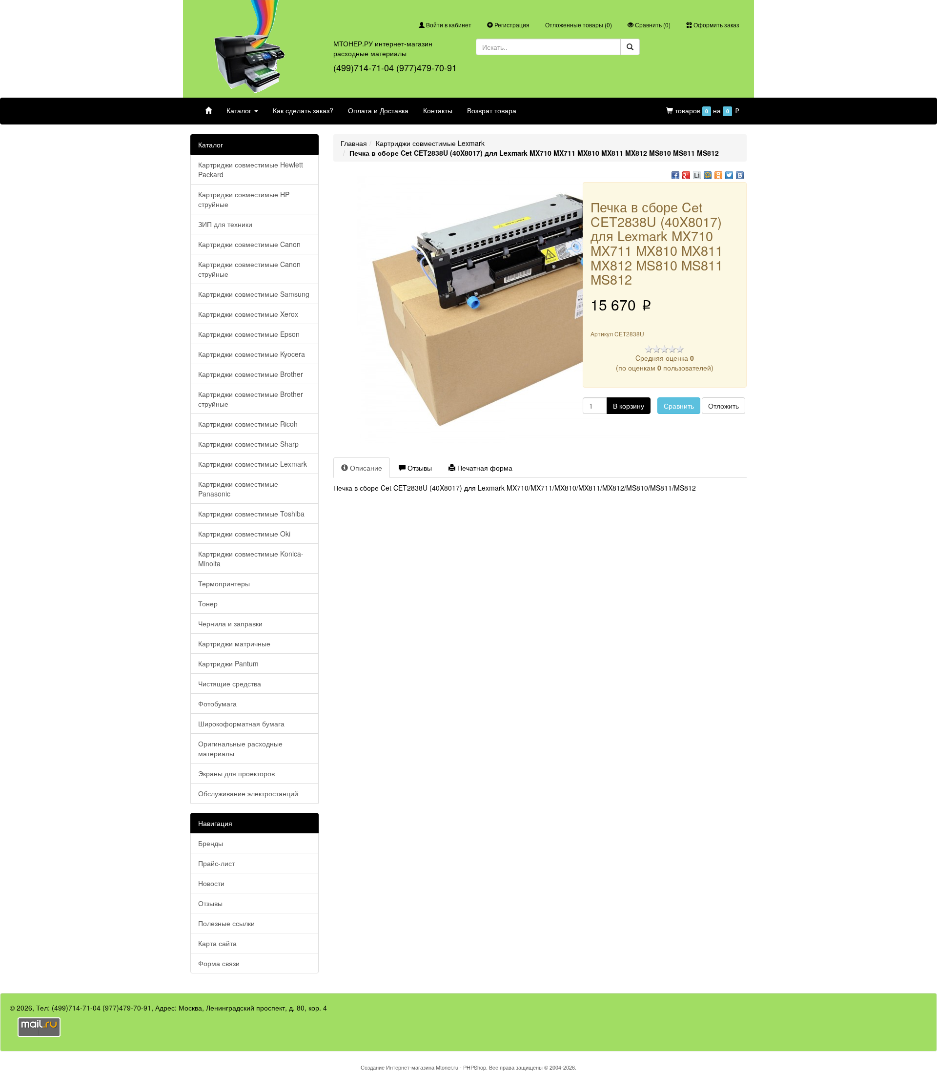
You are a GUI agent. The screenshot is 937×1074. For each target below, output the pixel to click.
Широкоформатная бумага (241, 723)
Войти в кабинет (448, 25)
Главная (354, 143)
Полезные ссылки (226, 923)
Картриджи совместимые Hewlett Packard (250, 169)
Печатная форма (483, 468)
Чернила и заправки (230, 623)
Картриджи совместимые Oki (244, 533)
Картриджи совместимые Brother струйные (250, 399)
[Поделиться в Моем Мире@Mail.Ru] (708, 175)
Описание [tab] (365, 468)
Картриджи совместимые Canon (249, 244)
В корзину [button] (628, 406)
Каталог (239, 110)
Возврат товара (491, 110)
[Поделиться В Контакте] (740, 175)
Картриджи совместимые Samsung (253, 294)
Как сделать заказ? (303, 110)
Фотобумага (217, 703)
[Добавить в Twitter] (729, 175)
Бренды (210, 843)
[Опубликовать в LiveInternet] (697, 175)
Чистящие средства (229, 683)
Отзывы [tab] (419, 468)
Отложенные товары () (578, 25)
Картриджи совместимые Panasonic (238, 488)
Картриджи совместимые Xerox (248, 314)
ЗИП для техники (225, 224)
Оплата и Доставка (378, 110)
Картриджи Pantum (228, 663)
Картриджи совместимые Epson (249, 334)
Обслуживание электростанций (248, 793)
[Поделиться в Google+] (686, 175)
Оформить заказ (715, 25)
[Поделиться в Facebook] (675, 175)
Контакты (437, 110)
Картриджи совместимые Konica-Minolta (251, 558)
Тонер (208, 603)
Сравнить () (652, 25)
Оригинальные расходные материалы (240, 748)
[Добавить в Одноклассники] (718, 175)
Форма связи (219, 963)
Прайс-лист (216, 863)
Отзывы (210, 903)
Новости (211, 883)
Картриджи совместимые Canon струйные (249, 269)
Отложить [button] (723, 406)
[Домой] (208, 110)
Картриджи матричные (234, 643)
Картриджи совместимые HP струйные (243, 199)
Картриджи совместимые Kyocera (251, 354)
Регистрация (511, 25)
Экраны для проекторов (236, 773)
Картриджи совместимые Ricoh (248, 424)
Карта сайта (217, 943)
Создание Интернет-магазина (397, 1067)
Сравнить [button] (679, 406)
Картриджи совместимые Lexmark (252, 464)
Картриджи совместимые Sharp (248, 444)
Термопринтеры (224, 583)
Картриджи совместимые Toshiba (251, 513)
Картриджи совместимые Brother (250, 374)
